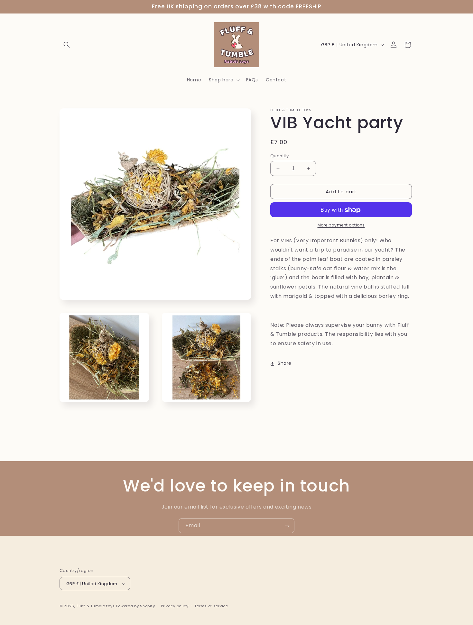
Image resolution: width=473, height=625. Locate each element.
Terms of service (211, 606)
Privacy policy (175, 606)
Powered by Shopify (135, 606)
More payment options (341, 225)
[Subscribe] (287, 525)
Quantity (279, 156)
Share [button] (285, 363)
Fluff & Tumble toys (96, 606)
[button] (67, 45)
